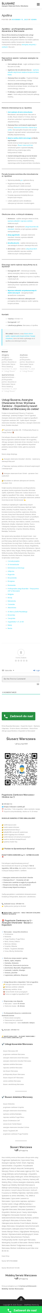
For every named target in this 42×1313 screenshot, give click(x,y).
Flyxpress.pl (6, 1185)
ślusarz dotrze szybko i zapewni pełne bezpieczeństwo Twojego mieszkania (20, 336)
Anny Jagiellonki (14, 235)
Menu (38, 4)
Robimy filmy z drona (10, 1182)
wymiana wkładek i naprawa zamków (20, 221)
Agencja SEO (30, 1171)
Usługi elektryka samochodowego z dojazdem (19, 1174)
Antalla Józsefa (13, 243)
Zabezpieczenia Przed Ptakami (23, 1229)
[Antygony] (11, 363)
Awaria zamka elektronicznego (19, 138)
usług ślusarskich (31, 249)
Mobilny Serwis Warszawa (12, 1289)
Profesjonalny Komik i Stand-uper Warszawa (18, 1240)
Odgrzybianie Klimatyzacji (29, 1231)
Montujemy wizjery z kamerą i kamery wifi (23, 1179)
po (22, 180)
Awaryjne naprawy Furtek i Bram (14, 1163)
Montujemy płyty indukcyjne (12, 1176)
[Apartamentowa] (11, 383)
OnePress (27, 1305)
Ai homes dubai (25, 1220)
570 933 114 (23, 1150)
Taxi (37, 1171)
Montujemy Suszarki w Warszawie (15, 1242)
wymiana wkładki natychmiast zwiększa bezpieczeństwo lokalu (23, 72)
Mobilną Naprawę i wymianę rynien (25, 1193)
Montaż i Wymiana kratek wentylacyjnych (17, 1234)
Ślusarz (8, 3)
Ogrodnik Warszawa (9, 1209)
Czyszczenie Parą (27, 1160)
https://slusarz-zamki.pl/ (14, 807)
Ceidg (20, 1286)
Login (37, 670)
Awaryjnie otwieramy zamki (28, 1182)
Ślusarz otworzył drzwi (25, 145)
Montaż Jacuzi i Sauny (18, 1212)
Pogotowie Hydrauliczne (11, 1160)
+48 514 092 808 (21, 744)
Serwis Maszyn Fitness (10, 1231)
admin (34, 20)
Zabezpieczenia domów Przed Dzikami (16, 1223)
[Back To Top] (21, 1299)
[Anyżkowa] (29, 363)
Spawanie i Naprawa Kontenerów (23, 1206)
